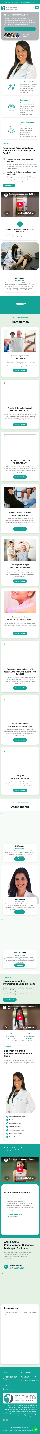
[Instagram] (4, 1420)
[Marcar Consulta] (6, 1267)
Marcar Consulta (16, 1266)
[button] (37, 7)
